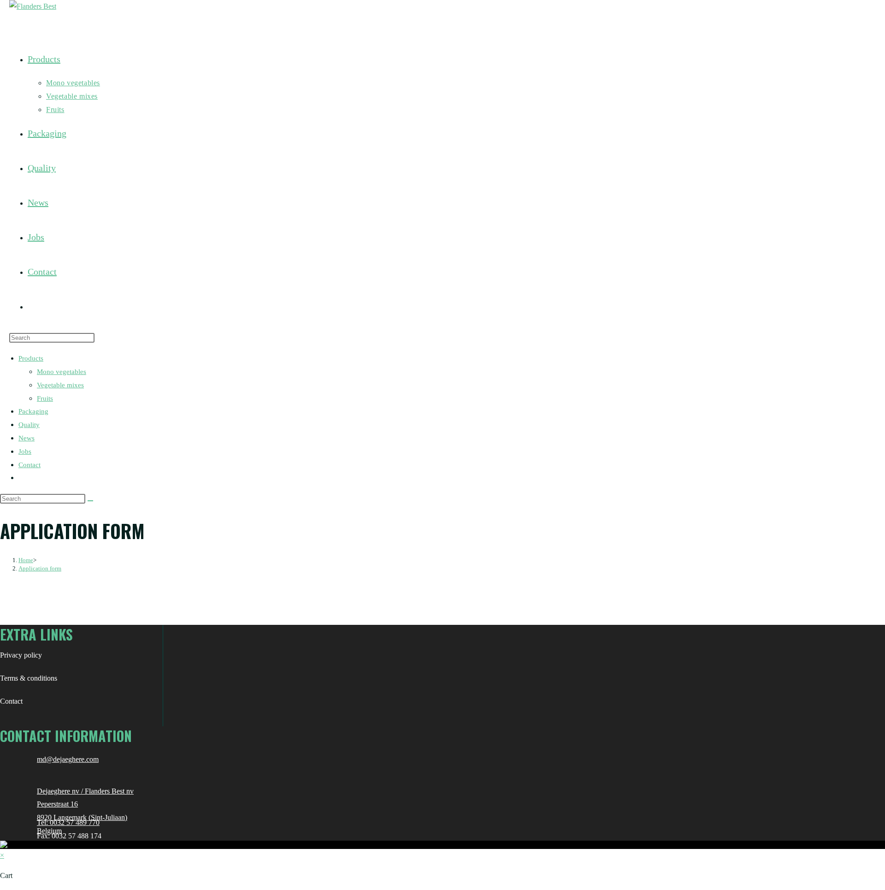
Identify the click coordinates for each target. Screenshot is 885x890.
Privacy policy (21, 655)
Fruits (45, 398)
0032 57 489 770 (75, 822)
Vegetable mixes (60, 385)
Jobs (24, 451)
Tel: (43, 822)
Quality (29, 424)
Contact (29, 465)
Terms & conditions (28, 678)
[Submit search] (90, 501)
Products (30, 358)
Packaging (33, 411)
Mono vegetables (61, 371)
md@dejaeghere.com (68, 759)
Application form (39, 568)
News (26, 438)
